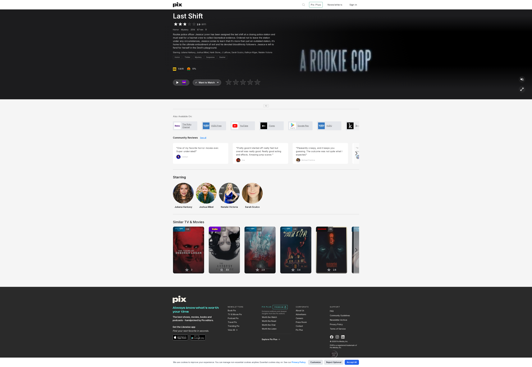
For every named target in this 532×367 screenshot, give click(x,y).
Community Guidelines (340, 315)
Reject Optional (333, 362)
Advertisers (301, 314)
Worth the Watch (269, 317)
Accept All (352, 362)
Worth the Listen (269, 329)
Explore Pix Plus (269, 339)
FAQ (332, 311)
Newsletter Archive (338, 320)
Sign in (353, 4)
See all (203, 137)
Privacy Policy (336, 324)
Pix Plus (299, 330)
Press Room (301, 322)
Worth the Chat (268, 325)
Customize (315, 362)
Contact (299, 326)
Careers (299, 318)
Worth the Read (269, 321)
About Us (300, 310)
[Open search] (303, 4)
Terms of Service (338, 329)
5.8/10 (181, 69)
